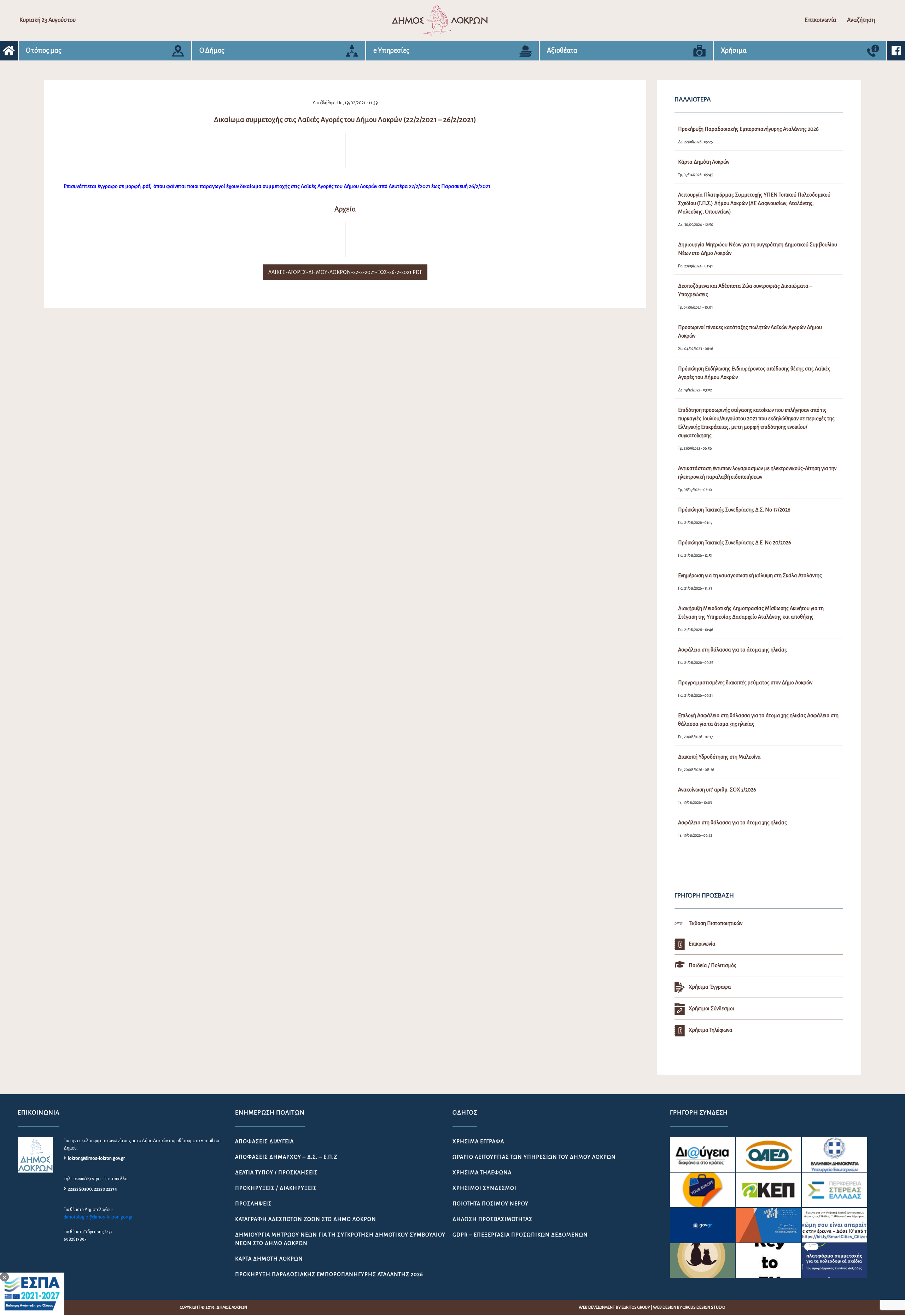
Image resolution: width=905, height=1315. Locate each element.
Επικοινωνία (820, 20)
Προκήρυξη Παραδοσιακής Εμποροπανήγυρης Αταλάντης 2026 (329, 1274)
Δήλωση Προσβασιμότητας (492, 1219)
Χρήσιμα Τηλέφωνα (482, 1172)
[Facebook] (896, 50)
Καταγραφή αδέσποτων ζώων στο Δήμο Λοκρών (305, 1219)
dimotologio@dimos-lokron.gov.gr (98, 1217)
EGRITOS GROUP (635, 1307)
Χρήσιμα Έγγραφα (478, 1141)
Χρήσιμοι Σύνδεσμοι (484, 1188)
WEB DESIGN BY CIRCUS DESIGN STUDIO (689, 1307)
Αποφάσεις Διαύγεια (264, 1141)
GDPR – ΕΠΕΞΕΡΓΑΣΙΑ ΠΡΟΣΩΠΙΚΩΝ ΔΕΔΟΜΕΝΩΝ (520, 1235)
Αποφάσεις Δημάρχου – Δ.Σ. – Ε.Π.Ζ (286, 1157)
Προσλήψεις (253, 1203)
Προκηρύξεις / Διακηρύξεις (276, 1188)
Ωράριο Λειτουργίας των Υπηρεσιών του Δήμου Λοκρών (534, 1157)
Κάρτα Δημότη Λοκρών (269, 1259)
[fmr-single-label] (702, 1154)
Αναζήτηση (861, 20)
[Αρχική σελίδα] (9, 50)
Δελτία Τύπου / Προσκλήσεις (276, 1172)
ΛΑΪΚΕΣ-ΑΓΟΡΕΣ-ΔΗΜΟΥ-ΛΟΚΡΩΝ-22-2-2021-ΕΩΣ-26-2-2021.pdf (345, 272)
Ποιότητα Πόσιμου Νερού (490, 1203)
